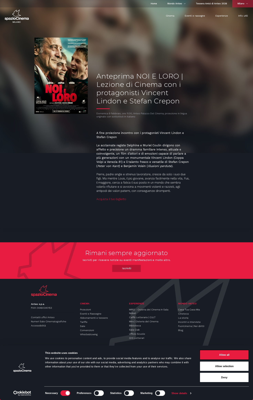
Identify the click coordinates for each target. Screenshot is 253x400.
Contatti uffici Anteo (43, 317)
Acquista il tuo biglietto (111, 199)
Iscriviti (126, 268)
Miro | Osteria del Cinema (143, 321)
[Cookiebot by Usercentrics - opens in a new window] (22, 393)
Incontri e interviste (189, 322)
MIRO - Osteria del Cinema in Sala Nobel (148, 311)
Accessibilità (38, 325)
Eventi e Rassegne (90, 313)
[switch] (99, 393)
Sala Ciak (134, 329)
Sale (82, 326)
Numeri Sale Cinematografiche (48, 321)
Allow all (224, 354)
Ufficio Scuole (137, 333)
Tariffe (83, 322)
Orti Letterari (136, 338)
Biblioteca (135, 325)
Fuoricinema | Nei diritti (191, 326)
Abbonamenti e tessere (94, 317)
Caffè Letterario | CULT (142, 317)
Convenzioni (87, 330)
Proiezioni (85, 309)
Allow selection (224, 366)
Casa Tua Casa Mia (189, 309)
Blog (180, 330)
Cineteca (183, 313)
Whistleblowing (89, 334)
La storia (183, 317)
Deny (224, 377)
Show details (179, 393)
